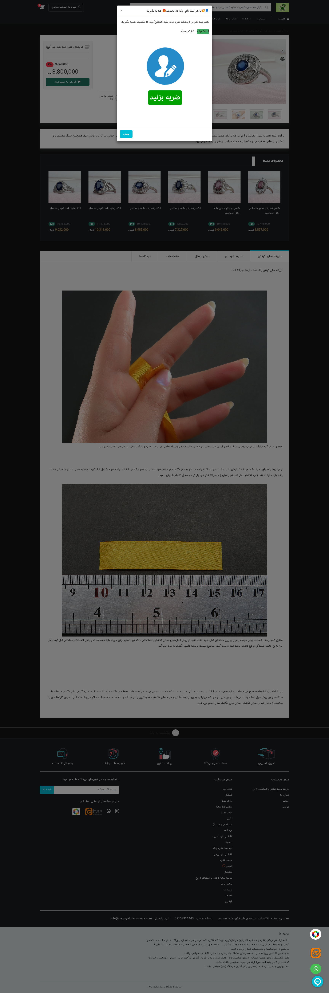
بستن (126, 134)
